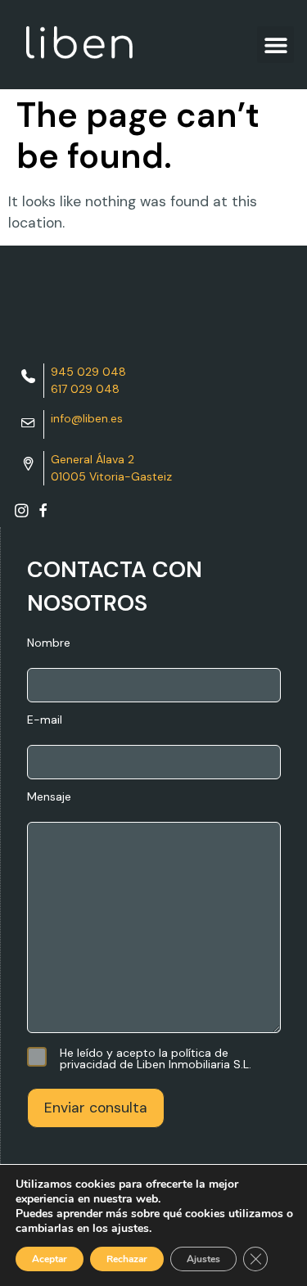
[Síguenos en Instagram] (21, 514)
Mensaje (49, 797)
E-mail (44, 720)
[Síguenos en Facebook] (43, 514)
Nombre (48, 643)
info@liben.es (87, 418)
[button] (275, 44)
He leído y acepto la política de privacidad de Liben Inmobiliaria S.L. (155, 1058)
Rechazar (126, 1259)
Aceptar (49, 1259)
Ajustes (203, 1259)
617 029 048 (85, 388)
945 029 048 (88, 371)
